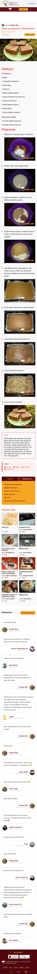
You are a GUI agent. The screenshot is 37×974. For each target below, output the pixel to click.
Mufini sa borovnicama (12, 491)
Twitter (10, 967)
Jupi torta (10, 523)
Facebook (5, 967)
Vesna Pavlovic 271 (15, 904)
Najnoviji (10, 479)
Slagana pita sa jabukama (13, 484)
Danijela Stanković (15, 827)
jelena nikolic (23, 772)
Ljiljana (11, 716)
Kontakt (14, 963)
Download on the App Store (13, 957)
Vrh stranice (18, 952)
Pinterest (27, 967)
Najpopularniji (26, 479)
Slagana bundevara (11, 488)
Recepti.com (3, 962)
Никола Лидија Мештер (19, 648)
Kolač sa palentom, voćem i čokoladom (10, 568)
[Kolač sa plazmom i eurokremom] (19, 149)
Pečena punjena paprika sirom (14, 501)
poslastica (10, 469)
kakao (18, 467)
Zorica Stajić (13, 788)
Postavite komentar (27, 613)
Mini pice (7, 497)
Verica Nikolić (13, 940)
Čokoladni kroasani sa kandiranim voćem (10, 591)
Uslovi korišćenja (25, 961)
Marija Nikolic (13, 665)
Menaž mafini (27, 545)
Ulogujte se (23, 9)
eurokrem (27, 467)
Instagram (21, 967)
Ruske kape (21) (9, 494)
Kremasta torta (27, 523)
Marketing (8, 963)
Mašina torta (27, 591)
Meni (18, 972)
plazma (9, 467)
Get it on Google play (24, 957)
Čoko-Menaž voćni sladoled (10, 545)
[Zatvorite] (1, 3)
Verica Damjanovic (21, 877)
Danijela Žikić (14, 25)
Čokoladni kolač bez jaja (27, 568)
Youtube (15, 967)
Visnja (26, 844)
